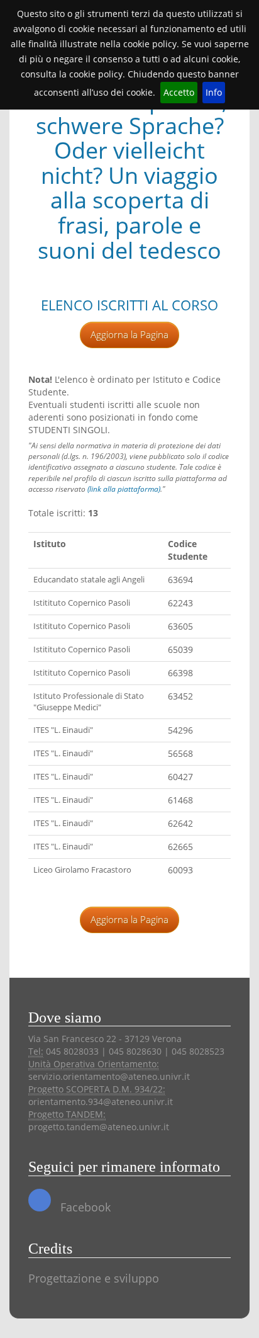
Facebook (84, 1207)
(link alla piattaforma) (123, 489)
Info (214, 92)
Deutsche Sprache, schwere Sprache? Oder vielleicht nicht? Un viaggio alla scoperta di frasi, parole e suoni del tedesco (130, 175)
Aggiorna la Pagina (129, 334)
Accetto (178, 92)
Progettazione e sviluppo (93, 1278)
